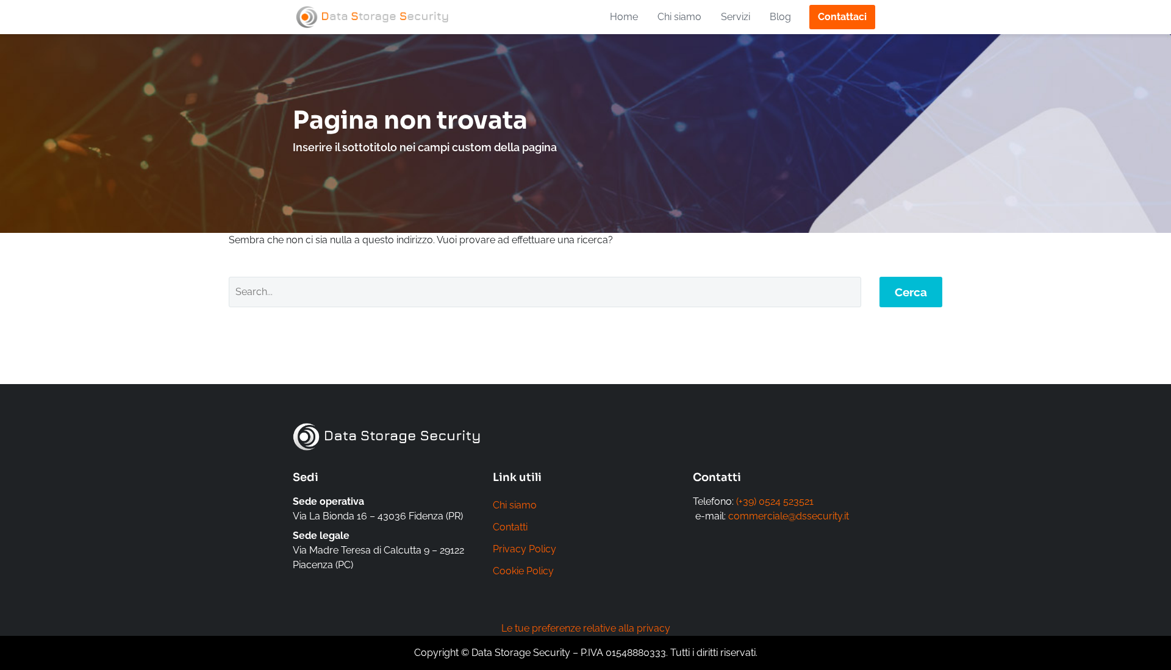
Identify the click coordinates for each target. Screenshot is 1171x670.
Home (624, 17)
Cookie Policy (523, 571)
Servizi (735, 17)
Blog (780, 17)
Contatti (510, 527)
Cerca (911, 292)
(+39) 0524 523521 (775, 501)
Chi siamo (679, 17)
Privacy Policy (524, 549)
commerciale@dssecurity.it (788, 516)
